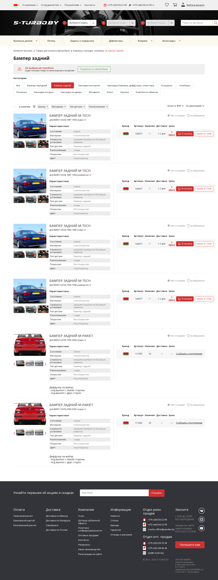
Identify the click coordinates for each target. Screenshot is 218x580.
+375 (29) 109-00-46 (157, 548)
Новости (115, 515)
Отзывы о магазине (121, 534)
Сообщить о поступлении (189, 353)
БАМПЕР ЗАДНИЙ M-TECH (70, 117)
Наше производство (89, 549)
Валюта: (172, 106)
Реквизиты (84, 544)
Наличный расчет (23, 515)
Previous (14, 363)
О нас (81, 515)
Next (45, 363)
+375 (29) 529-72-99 (157, 543)
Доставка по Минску (57, 515)
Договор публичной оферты (89, 522)
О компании (28, 4)
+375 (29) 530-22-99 (117, 5)
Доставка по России (56, 529)
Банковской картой (24, 520)
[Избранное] (167, 5)
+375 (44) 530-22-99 (142, 5)
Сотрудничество (50, 4)
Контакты (89, 4)
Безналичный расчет (25, 525)
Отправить (156, 492)
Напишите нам (190, 545)
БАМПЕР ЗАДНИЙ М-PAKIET (71, 338)
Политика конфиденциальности (90, 529)
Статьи (114, 520)
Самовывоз (52, 525)
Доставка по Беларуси (58, 520)
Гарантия (116, 529)
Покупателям (72, 4)
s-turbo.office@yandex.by (161, 529)
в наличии (24, 106)
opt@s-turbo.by (156, 552)
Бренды (115, 525)
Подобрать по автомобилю (94, 69)
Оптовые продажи (88, 535)
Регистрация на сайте (90, 554)
